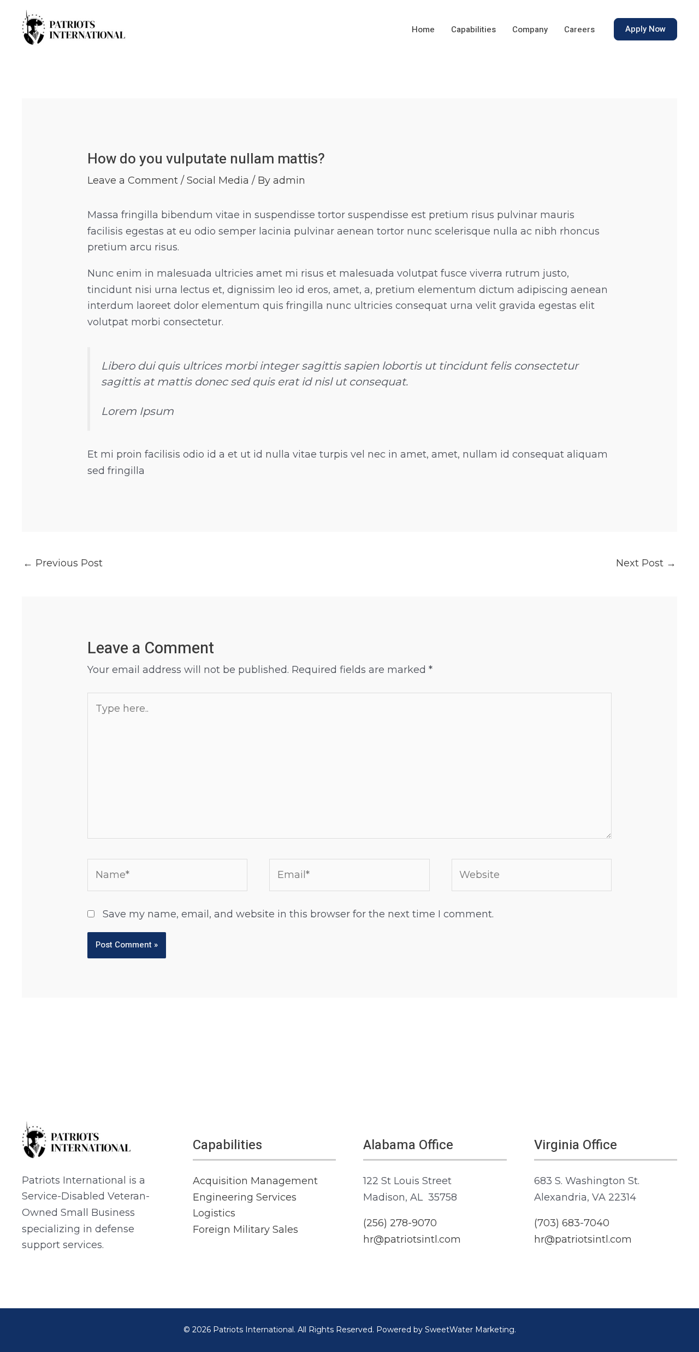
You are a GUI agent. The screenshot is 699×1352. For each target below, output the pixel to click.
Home (423, 30)
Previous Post (63, 563)
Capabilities (473, 30)
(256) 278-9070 (400, 1223)
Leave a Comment (132, 180)
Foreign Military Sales (245, 1230)
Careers (579, 30)
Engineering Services (245, 1197)
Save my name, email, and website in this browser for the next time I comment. (298, 914)
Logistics (214, 1213)
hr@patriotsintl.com (412, 1239)
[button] (645, 29)
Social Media (218, 180)
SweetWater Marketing (469, 1330)
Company (530, 30)
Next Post (646, 563)
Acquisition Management (255, 1181)
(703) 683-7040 (571, 1223)
